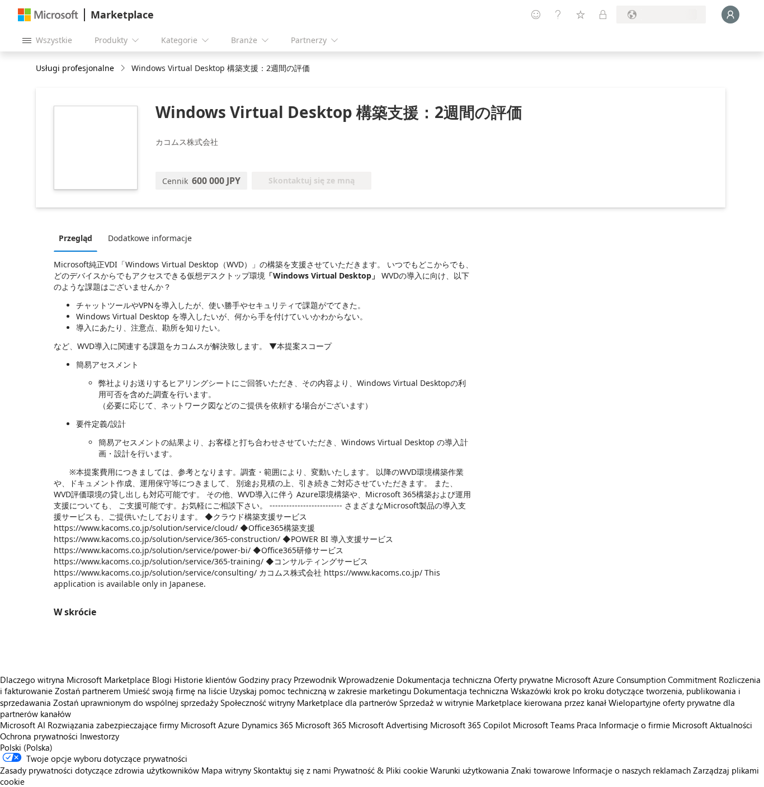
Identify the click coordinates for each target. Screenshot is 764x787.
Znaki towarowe (540, 770)
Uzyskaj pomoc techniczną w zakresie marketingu (320, 690)
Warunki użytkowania (469, 770)
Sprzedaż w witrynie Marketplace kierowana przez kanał (502, 702)
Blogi (162, 679)
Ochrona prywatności (39, 736)
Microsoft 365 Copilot (470, 725)
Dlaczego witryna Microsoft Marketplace (75, 679)
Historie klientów (205, 679)
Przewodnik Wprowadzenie (344, 679)
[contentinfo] (124, 68)
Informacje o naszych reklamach (632, 770)
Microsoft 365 (320, 725)
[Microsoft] (48, 14)
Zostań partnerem (88, 690)
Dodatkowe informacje (150, 238)
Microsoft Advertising (388, 725)
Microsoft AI (22, 725)
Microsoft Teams (543, 725)
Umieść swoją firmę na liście (175, 690)
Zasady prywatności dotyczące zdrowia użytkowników (99, 770)
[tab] (78, 237)
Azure (228, 725)
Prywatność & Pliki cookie (380, 770)
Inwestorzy (99, 736)
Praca (587, 725)
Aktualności (731, 725)
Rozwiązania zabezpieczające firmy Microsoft (132, 725)
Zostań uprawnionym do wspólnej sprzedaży (135, 702)
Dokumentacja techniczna (444, 679)
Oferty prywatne (523, 679)
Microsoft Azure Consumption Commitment (637, 679)
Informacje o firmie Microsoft (653, 725)
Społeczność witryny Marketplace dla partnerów (308, 702)
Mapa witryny (226, 770)
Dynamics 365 (267, 725)
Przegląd (75, 238)
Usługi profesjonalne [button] (75, 68)
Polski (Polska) (26, 747)
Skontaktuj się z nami (292, 770)
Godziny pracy (265, 679)
